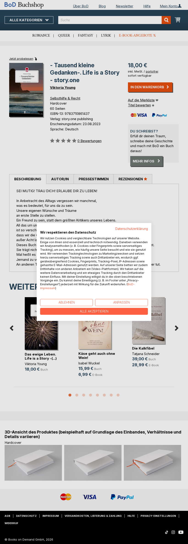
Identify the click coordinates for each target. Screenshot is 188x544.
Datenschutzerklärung (131, 229)
